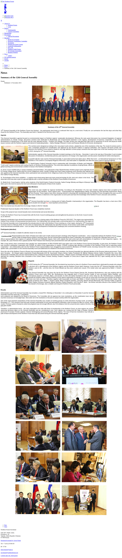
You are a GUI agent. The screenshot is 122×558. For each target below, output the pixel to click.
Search (6, 59)
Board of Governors (13, 39)
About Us (7, 23)
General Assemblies (13, 31)
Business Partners (13, 52)
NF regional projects (10, 57)
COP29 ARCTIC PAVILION (9, 555)
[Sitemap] (5, 11)
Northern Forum (12, 25)
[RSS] (5, 9)
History (6, 28)
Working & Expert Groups (15, 44)
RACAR (10, 47)
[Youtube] (5, 8)
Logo (9, 27)
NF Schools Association (14, 51)
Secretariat (11, 43)
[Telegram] (5, 6)
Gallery (10, 55)
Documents (7, 35)
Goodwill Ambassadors (14, 46)
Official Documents (13, 36)
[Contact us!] (5, 13)
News (6, 54)
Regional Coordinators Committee (17, 41)
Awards (6, 60)
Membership (7, 33)
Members (7, 38)
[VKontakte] (5, 4)
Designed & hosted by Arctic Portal (11, 540)
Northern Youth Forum (14, 49)
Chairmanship (12, 30)
